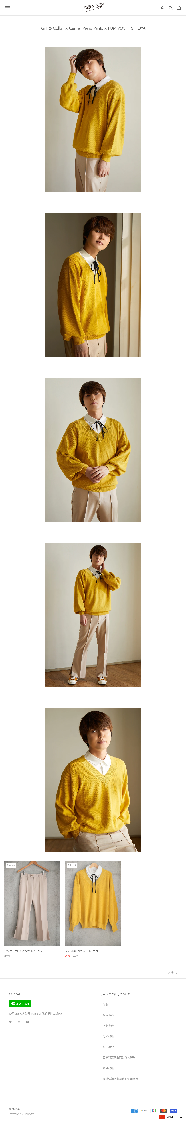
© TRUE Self (15, 1109)
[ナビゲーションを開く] (7, 7)
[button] (170, 1117)
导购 (105, 1004)
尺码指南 (108, 1015)
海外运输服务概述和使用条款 (120, 1079)
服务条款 (108, 1026)
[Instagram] (19, 1022)
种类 (171, 973)
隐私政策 (108, 1036)
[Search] (171, 8)
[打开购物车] (179, 8)
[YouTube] (27, 1022)
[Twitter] (10, 1022)
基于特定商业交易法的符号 (119, 1057)
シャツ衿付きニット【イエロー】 (84, 951)
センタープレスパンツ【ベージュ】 (24, 951)
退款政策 (108, 1068)
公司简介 (108, 1047)
